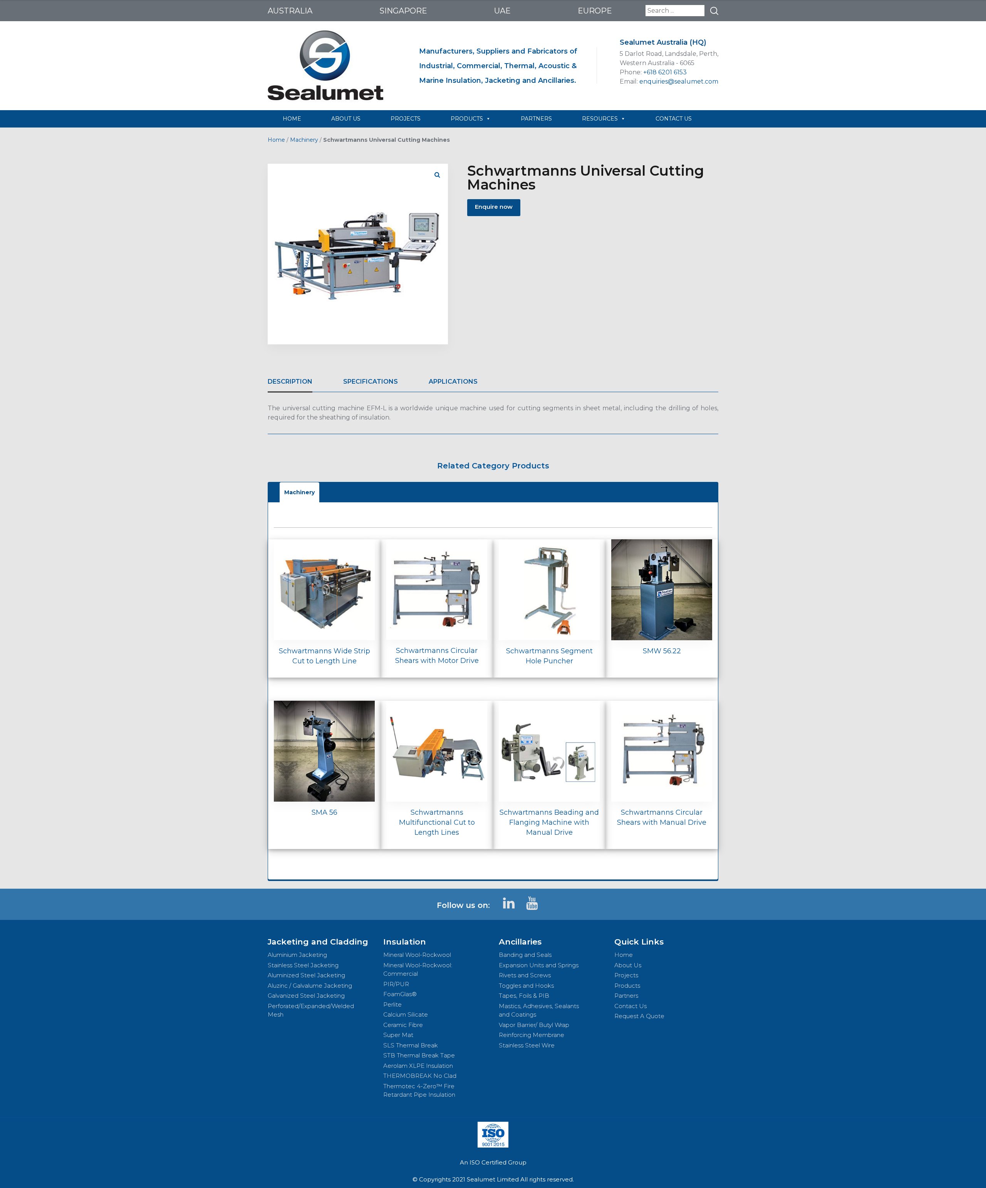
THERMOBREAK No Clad (419, 1075)
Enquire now (494, 206)
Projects (626, 975)
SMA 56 (324, 812)
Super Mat (398, 1035)
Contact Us (630, 1006)
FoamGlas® (400, 994)
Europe (595, 10)
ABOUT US (346, 118)
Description (290, 381)
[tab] (290, 381)
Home (276, 139)
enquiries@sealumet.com (678, 81)
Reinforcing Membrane (531, 1035)
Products (627, 985)
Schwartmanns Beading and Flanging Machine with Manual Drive (549, 822)
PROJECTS (406, 118)
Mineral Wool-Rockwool (417, 954)
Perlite (392, 1004)
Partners (626, 995)
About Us (627, 965)
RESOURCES (600, 118)
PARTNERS (536, 118)
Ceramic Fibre (403, 1025)
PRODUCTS (467, 118)
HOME (292, 118)
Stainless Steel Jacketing (303, 965)
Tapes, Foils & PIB (524, 995)
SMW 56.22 (662, 651)
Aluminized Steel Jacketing (306, 975)
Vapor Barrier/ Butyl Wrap (534, 1025)
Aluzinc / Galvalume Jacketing (310, 985)
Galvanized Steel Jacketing (306, 995)
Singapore (403, 10)
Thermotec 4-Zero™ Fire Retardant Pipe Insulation (419, 1090)
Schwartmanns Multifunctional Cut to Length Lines (437, 822)
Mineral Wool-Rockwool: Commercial (417, 969)
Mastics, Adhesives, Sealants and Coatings (539, 1010)
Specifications (370, 381)
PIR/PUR (396, 984)
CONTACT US (674, 118)
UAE (502, 10)
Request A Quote (639, 1016)
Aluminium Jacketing (297, 954)
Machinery (304, 139)
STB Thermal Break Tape (419, 1055)
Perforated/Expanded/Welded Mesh (311, 1010)
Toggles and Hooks (526, 985)
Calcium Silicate (405, 1014)
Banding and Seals (525, 954)
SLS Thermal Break (410, 1045)
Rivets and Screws (525, 975)
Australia (290, 10)
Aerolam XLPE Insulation (418, 1065)
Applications (453, 381)
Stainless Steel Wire (527, 1045)
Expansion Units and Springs (539, 965)
